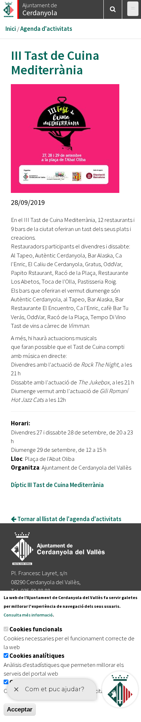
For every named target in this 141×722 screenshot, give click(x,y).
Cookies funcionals (35, 629)
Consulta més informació (28, 615)
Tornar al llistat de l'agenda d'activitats (68, 519)
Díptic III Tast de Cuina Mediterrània (57, 485)
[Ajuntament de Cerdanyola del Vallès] (9, 7)
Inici (10, 29)
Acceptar (20, 709)
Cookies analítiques (36, 656)
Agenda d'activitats (46, 29)
